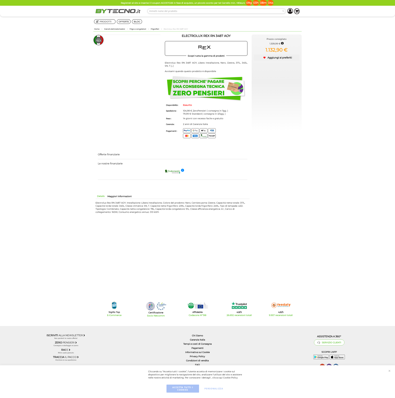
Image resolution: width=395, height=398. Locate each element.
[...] (171, 65)
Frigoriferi (155, 29)
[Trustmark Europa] (161, 306)
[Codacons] (197, 305)
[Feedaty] (281, 305)
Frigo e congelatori (138, 29)
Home (97, 29)
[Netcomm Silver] (150, 306)
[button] (276, 58)
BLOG (137, 21)
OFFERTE (124, 21)
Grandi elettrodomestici (114, 29)
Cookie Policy (230, 377)
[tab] (101, 196)
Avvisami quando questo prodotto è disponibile (190, 71)
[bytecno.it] (118, 11)
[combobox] (217, 11)
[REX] (206, 48)
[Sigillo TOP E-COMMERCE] (114, 305)
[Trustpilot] (239, 305)
